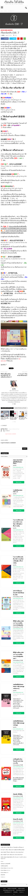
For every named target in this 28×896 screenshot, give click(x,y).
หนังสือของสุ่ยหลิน (4, 865)
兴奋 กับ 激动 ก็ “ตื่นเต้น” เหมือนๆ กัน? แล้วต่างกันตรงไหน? (23, 418)
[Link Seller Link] (6, 472)
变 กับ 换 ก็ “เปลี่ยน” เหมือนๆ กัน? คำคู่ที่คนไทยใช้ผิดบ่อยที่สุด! (14, 418)
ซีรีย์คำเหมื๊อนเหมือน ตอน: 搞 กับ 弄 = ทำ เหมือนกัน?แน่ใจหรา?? (6, 375)
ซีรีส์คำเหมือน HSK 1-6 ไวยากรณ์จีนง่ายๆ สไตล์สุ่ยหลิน (18, 623)
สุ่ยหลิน (3, 35)
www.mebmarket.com (18, 467)
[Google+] (15, 404)
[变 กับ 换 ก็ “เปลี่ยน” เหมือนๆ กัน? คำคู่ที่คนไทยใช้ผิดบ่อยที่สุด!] (14, 414)
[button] (25, 7)
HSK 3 (6, 30)
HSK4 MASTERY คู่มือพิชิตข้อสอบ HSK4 (18, 461)
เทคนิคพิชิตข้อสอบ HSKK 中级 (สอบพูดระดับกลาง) (18, 686)
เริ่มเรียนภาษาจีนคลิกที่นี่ (5, 863)
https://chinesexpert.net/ (14, 390)
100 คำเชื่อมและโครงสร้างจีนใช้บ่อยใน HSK (18, 593)
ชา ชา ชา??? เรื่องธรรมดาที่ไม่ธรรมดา (22, 374)
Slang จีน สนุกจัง (18, 819)
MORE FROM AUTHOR (20, 408)
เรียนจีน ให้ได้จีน (17, 794)
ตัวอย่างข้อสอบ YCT (4, 872)
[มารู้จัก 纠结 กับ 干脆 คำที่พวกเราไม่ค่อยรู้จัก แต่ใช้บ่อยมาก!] (5, 414)
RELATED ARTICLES (7, 408)
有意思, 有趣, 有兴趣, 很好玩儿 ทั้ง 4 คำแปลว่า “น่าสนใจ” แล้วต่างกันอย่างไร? (13, 858)
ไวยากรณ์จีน (10, 30)
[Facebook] (13, 404)
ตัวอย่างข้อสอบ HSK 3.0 (5, 870)
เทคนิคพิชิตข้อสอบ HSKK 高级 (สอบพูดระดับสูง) (18, 723)
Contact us (3, 877)
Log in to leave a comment (10, 433)
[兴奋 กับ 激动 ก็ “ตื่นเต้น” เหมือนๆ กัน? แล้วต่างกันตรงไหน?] (23, 414)
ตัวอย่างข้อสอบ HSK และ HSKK (7, 868)
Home (2, 11)
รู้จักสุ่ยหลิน (3, 874)
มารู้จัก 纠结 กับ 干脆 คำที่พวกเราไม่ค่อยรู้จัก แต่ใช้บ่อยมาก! (5, 418)
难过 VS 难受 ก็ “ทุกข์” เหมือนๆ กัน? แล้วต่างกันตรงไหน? (12, 854)
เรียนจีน (2, 30)
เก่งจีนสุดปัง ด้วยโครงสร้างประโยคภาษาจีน (18, 761)
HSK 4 (2, 416)
